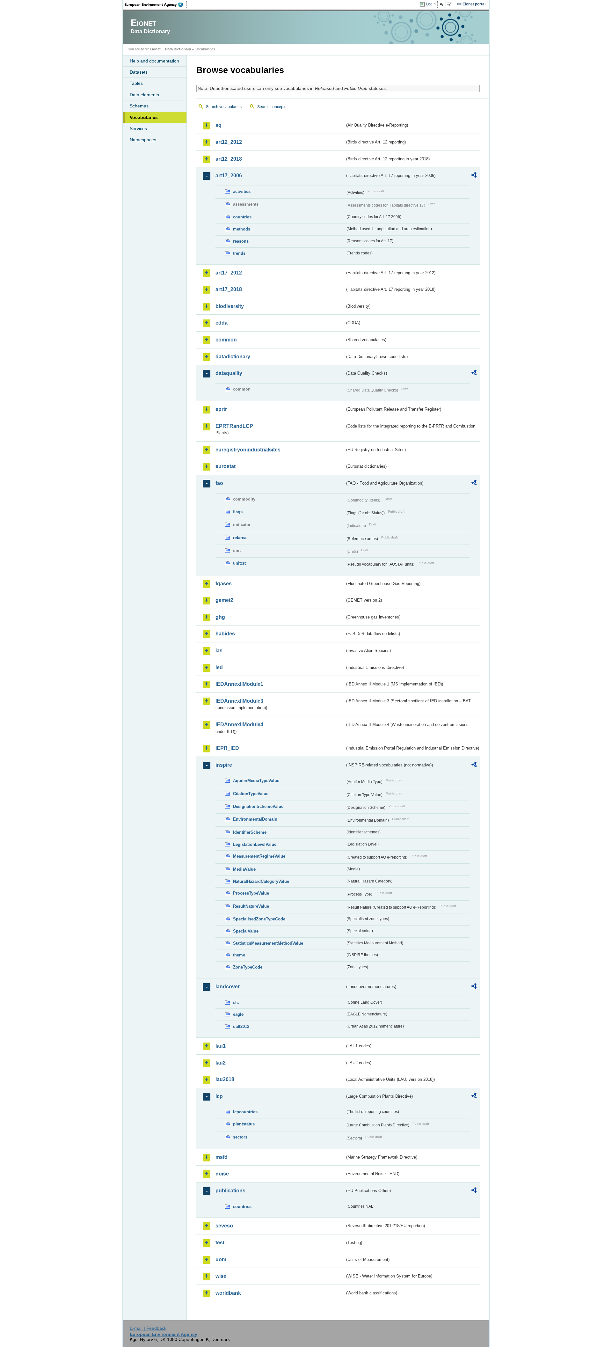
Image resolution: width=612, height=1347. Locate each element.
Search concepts (271, 107)
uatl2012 (241, 1026)
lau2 (220, 1062)
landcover (227, 986)
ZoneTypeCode (247, 967)
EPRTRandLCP (234, 426)
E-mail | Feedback (148, 1328)
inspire (223, 765)
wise (220, 1276)
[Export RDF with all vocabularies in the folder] (474, 176)
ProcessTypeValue (251, 893)
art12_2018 (228, 159)
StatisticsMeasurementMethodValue (268, 943)
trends (239, 253)
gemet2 (224, 600)
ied (219, 667)
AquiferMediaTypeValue (256, 780)
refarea (239, 537)
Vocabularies (144, 117)
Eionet (155, 49)
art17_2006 (228, 175)
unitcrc (240, 563)
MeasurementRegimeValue (259, 856)
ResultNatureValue (251, 906)
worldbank (228, 1293)
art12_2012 (228, 142)
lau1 (220, 1046)
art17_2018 (228, 289)
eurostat (225, 466)
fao (219, 483)
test (219, 1242)
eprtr (221, 409)
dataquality (228, 373)
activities (242, 191)
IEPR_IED (227, 748)
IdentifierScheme (249, 832)
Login (431, 4)
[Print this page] (442, 4)
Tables (136, 83)
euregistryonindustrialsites (247, 449)
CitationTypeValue (250, 793)
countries (242, 217)
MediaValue (244, 869)
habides (225, 633)
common (226, 339)
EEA (156, 4)
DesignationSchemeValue (258, 806)
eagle (238, 1014)
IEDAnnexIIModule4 (239, 724)
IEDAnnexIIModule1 (239, 684)
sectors (240, 1137)
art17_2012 (228, 272)
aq (218, 125)
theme (239, 955)
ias (218, 650)
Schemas (139, 105)
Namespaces (143, 139)
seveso (224, 1225)
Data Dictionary (178, 49)
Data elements (144, 94)
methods (241, 229)
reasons (241, 241)
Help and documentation (154, 60)
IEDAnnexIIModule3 (239, 701)
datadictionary (232, 356)
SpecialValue (246, 931)
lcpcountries (245, 1111)
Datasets (139, 72)
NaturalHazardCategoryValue (261, 881)
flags (238, 511)
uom (220, 1259)
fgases (223, 583)
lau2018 (224, 1079)
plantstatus (244, 1124)
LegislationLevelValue (254, 844)
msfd (221, 1157)
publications (230, 1190)
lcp (219, 1096)
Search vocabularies (224, 107)
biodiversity (229, 306)
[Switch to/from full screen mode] (450, 4)
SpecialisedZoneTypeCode (259, 919)
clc (236, 1002)
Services (138, 128)
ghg (220, 617)
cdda (221, 323)
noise (222, 1173)
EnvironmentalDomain (255, 819)
